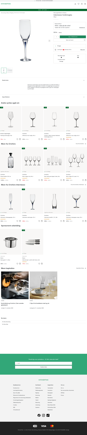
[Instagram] (43, 415)
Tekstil (36, 400)
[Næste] (49, 40)
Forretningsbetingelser (18, 400)
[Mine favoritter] (78, 3)
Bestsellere (50, 397)
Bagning (37, 392)
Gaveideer (50, 402)
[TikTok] (48, 415)
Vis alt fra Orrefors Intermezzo (77, 184)
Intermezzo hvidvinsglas (19, 12)
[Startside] (6, 3)
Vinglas (11, 12)
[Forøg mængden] (58, 36)
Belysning (37, 402)
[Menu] (85, 3)
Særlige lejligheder (52, 400)
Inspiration (50, 390)
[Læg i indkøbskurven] (20, 139)
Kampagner (50, 392)
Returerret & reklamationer (19, 395)
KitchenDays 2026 (52, 407)
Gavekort (37, 407)
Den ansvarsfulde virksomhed (67, 390)
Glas (8, 12)
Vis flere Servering (6, 321)
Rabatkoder (50, 409)
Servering (3, 12)
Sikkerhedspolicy (17, 402)
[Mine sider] (75, 3)
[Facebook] (39, 415)
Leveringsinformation (17, 390)
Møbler (37, 397)
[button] (55, 19)
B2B (14, 407)
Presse (62, 395)
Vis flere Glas (5, 324)
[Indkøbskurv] (81, 3)
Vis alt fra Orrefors (80, 143)
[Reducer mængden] (54, 36)
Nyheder (49, 395)
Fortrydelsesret (16, 409)
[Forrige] (2, 40)
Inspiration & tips (80, 268)
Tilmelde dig (82, 27)
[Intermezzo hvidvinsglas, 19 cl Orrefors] (26, 41)
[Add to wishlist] (17, 139)
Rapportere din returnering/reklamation (22, 397)
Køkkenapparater (39, 390)
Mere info (82, 49)
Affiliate (62, 392)
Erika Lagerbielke (57, 12)
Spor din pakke (16, 392)
